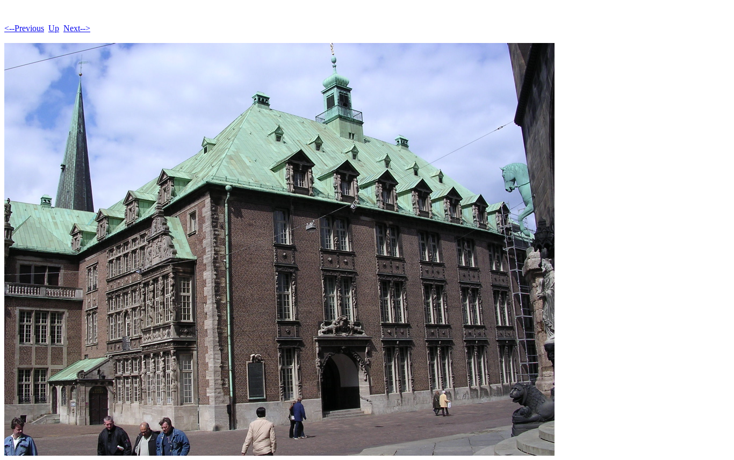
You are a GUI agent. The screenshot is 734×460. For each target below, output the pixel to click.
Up (53, 28)
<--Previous (24, 28)
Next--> (76, 28)
